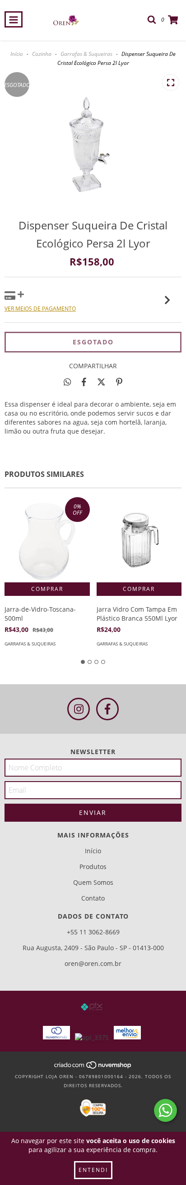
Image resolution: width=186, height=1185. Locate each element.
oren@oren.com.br (93, 963)
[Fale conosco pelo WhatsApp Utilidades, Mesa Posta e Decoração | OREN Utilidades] (165, 1110)
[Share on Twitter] (101, 382)
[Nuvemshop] (93, 1067)
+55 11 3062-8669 (93, 932)
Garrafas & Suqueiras (86, 54)
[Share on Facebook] (84, 382)
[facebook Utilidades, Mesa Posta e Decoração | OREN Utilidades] (107, 709)
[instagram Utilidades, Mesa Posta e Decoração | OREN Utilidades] (78, 709)
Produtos (93, 866)
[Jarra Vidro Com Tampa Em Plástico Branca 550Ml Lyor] (139, 539)
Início (16, 54)
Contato (93, 898)
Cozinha (41, 54)
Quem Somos (93, 882)
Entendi (93, 1170)
